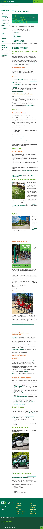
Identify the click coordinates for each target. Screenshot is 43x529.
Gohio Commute (26, 170)
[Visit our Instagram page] (12, 527)
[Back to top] (41, 527)
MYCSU (31, 503)
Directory (18, 507)
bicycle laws (18, 402)
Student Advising (33, 513)
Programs (3, 13)
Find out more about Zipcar (17, 136)
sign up (18, 64)
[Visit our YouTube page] (5, 527)
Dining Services (32, 507)
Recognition (3, 31)
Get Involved (3, 25)
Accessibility (3, 524)
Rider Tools (18, 84)
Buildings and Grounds (5, 22)
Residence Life (32, 511)
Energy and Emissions (5, 14)
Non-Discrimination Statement (6, 521)
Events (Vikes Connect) (20, 511)
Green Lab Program (5, 23)
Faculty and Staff (4, 28)
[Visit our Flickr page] (7, 527)
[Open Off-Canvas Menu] (41, 1)
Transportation (4, 16)
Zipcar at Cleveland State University (19, 140)
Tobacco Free (3, 522)
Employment (18, 509)
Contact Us (3, 41)
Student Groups (4, 27)
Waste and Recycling (5, 17)
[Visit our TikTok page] (14, 527)
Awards (3, 33)
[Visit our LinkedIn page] (10, 527)
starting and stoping (19, 401)
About (2, 37)
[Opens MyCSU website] (34, 1)
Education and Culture (5, 20)
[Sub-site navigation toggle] (10, 17)
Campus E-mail (18, 503)
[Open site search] (38, 1)
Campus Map (18, 505)
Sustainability (7, 5)
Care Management (33, 505)
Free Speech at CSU (19, 513)
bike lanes (30, 401)
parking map (19, 43)
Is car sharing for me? (16, 138)
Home (2, 5)
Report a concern (33, 509)
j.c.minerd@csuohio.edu (4, 55)
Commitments (4, 38)
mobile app (15, 87)
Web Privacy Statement (5, 520)
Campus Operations (5, 19)
